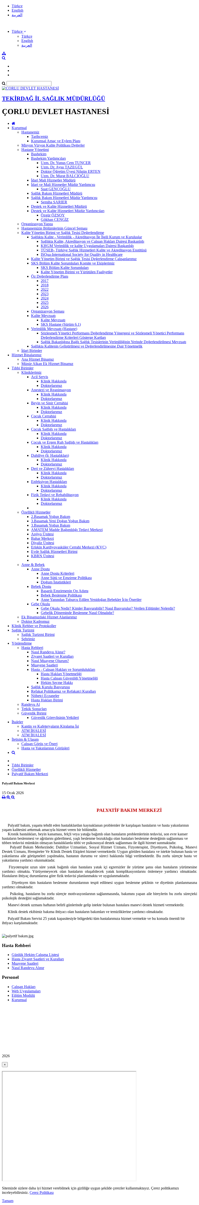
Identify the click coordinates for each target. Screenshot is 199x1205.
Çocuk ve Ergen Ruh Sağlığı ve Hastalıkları (64, 442)
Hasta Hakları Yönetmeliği (61, 674)
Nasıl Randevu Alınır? (48, 652)
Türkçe (17, 6)
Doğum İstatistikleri (56, 582)
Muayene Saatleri (44, 665)
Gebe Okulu (40, 604)
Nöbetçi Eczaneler (45, 696)
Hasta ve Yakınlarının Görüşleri (45, 748)
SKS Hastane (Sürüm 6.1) (61, 324)
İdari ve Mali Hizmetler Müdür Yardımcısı (63, 185)
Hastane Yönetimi (35, 150)
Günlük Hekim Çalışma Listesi (35, 955)
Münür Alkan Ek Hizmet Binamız (47, 364)
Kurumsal (19, 128)
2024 (45, 298)
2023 (45, 294)
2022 (45, 289)
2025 (45, 302)
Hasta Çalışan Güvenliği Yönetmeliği (69, 678)
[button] (19, 31)
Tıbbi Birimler (22, 368)
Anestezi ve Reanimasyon (51, 390)
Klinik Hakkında (53, 381)
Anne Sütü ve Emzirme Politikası (66, 578)
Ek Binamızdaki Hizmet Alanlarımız (49, 617)
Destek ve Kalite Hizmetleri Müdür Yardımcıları (67, 211)
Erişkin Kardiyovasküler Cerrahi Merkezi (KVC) (68, 547)
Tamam (7, 1201)
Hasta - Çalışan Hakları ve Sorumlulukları (63, 669)
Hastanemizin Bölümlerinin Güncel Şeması (54, 228)
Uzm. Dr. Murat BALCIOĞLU (65, 176)
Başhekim (38, 154)
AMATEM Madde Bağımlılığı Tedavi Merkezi (67, 530)
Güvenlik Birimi (33, 713)
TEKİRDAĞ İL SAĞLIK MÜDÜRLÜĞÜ (53, 98)
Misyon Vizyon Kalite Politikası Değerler (53, 145)
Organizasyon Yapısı (37, 224)
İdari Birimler (31, 351)
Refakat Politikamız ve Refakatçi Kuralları (63, 691)
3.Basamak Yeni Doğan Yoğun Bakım (60, 521)
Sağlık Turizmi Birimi (38, 634)
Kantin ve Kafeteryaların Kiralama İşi (50, 726)
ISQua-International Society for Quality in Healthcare (82, 254)
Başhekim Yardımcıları (48, 158)
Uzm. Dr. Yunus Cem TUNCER (66, 163)
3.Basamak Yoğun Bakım (50, 525)
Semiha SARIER (54, 202)
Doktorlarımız (51, 385)
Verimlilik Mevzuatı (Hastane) (54, 329)
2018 (45, 285)
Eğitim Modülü (23, 995)
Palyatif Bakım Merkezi (30, 774)
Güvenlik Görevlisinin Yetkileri (55, 717)
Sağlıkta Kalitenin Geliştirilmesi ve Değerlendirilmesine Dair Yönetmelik (86, 346)
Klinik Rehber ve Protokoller (34, 626)
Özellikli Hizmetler (35, 512)
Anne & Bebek (33, 565)
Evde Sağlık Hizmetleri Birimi (54, 551)
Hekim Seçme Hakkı (57, 683)
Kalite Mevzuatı (43, 316)
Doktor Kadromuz (35, 621)
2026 (45, 307)
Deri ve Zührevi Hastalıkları (52, 468)
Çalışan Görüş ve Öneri (39, 744)
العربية (17, 15)
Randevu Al (30, 704)
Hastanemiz (30, 132)
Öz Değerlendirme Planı (49, 276)
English (17, 10)
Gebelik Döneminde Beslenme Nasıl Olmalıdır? (77, 613)
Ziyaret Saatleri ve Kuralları (52, 656)
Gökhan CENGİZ (55, 219)
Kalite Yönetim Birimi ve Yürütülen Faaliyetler (77, 272)
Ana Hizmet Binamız (37, 359)
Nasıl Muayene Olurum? (50, 661)
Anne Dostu (40, 569)
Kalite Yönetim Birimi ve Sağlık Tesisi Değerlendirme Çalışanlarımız (84, 259)
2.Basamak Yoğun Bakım (50, 517)
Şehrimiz (28, 639)
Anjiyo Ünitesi (42, 534)
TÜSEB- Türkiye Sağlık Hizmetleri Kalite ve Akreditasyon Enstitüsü (94, 250)
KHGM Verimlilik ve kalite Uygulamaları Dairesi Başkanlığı (87, 246)
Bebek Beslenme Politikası (61, 595)
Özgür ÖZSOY (53, 215)
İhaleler (17, 722)
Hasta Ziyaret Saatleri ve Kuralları (38, 959)
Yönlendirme (22, 643)
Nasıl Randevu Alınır (28, 968)
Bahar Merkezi (42, 538)
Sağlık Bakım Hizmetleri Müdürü (56, 193)
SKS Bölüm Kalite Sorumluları (65, 268)
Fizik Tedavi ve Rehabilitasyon (55, 495)
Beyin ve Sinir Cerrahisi (49, 403)
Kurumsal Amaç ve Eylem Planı (55, 141)
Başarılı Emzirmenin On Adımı (64, 591)
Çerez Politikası (42, 1192)
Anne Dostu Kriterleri (57, 573)
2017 (45, 281)
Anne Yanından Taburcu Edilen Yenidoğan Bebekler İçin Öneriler (91, 600)
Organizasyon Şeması (47, 311)
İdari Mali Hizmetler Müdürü (53, 180)
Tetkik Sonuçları (34, 709)
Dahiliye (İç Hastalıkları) (50, 455)
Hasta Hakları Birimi (47, 700)
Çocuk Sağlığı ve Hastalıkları (53, 429)
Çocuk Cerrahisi (43, 416)
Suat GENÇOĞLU (56, 189)
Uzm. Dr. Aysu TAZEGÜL (62, 167)
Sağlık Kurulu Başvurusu (50, 687)
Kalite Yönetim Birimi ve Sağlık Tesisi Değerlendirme (62, 233)
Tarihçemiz (39, 136)
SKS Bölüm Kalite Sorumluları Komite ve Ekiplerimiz (73, 263)
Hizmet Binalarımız (26, 355)
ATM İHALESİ (33, 731)
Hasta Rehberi (32, 648)
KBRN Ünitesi (42, 556)
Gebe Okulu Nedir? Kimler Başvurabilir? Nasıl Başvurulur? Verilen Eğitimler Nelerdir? (108, 608)
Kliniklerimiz (31, 372)
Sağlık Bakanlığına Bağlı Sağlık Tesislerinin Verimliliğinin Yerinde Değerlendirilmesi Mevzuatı (113, 342)
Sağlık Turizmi (23, 630)
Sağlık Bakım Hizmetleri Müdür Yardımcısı (64, 198)
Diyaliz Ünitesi (42, 543)
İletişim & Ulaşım (25, 739)
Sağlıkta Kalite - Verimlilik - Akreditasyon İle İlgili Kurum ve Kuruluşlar (86, 237)
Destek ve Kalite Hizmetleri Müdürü (59, 206)
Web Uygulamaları (26, 991)
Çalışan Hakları (23, 987)
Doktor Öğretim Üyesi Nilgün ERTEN (70, 171)
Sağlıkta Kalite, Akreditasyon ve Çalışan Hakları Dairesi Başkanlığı (92, 241)
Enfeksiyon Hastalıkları (49, 482)
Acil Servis (39, 377)
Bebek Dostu (41, 586)
